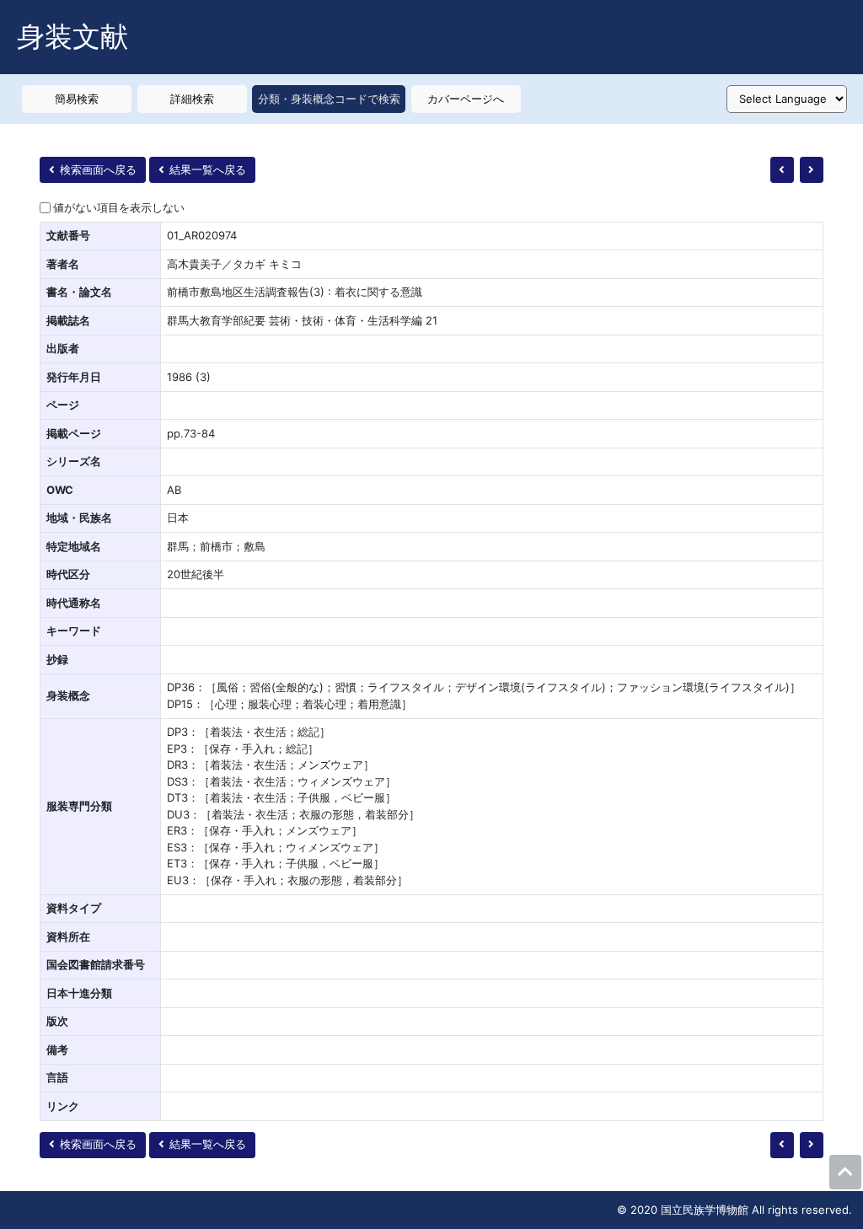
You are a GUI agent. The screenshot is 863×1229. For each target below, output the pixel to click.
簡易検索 (77, 98)
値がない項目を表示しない (119, 207)
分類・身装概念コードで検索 (329, 98)
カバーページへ (465, 98)
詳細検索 (192, 98)
